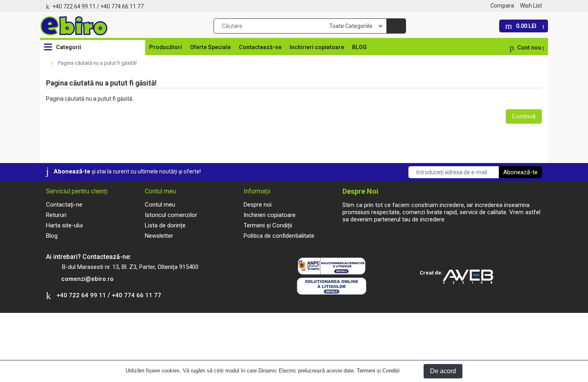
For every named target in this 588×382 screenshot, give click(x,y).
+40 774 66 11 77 (122, 6)
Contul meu (160, 204)
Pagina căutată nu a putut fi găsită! (97, 63)
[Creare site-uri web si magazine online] (471, 277)
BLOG (359, 47)
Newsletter (159, 235)
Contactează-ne (260, 47)
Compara (502, 5)
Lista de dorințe (165, 225)
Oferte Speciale (210, 47)
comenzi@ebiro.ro (87, 279)
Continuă (524, 116)
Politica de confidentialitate (279, 235)
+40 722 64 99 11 (74, 6)
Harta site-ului (64, 225)
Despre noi (258, 204)
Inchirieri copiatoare (317, 47)
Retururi (56, 215)
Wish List (531, 5)
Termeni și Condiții (378, 371)
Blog (52, 235)
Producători (165, 47)
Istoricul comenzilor (171, 215)
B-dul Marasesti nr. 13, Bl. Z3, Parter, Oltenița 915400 (130, 267)
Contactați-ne (64, 204)
